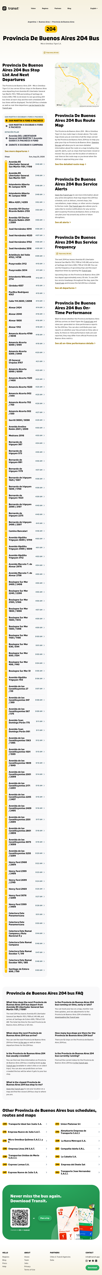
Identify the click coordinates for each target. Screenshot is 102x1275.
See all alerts (62, 222)
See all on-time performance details (74, 343)
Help (4, 1266)
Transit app (86, 271)
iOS (20, 1230)
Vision (33, 8)
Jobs (26, 1263)
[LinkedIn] (96, 1261)
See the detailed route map (69, 164)
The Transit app (75, 206)
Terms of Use (29, 1269)
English (93, 8)
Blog (69, 8)
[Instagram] (87, 1261)
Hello (5, 1252)
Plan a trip (44, 1218)
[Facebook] (93, 1261)
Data (52, 1260)
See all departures (65, 288)
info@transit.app (93, 1257)
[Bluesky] (90, 1261)
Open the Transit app (63, 195)
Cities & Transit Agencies (60, 1257)
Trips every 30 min (52, 53)
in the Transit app (80, 1063)
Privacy (27, 1266)
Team (26, 1260)
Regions (45, 8)
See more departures (16, 151)
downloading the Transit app (67, 1017)
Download (92, 1267)
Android (27, 1230)
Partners (58, 8)
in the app (23, 1042)
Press (4, 1263)
